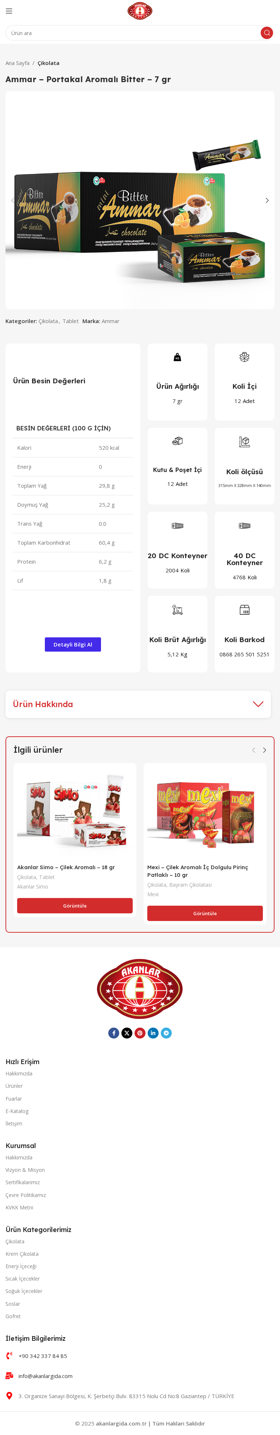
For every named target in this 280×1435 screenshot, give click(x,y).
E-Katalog (16, 1111)
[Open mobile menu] (9, 11)
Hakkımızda (18, 1073)
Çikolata (48, 62)
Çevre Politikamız (25, 1195)
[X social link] (126, 1033)
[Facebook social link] (113, 1033)
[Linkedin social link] (153, 1033)
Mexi (153, 894)
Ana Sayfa (17, 62)
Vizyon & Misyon (25, 1169)
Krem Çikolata (22, 1253)
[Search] (267, 33)
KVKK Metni (19, 1207)
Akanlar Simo (32, 886)
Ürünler (14, 1085)
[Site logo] (140, 10)
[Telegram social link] (166, 1033)
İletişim (13, 1123)
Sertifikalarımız (22, 1182)
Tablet (70, 321)
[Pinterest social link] (140, 1033)
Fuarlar (13, 1098)
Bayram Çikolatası (190, 884)
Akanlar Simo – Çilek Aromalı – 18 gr (66, 867)
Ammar (111, 321)
